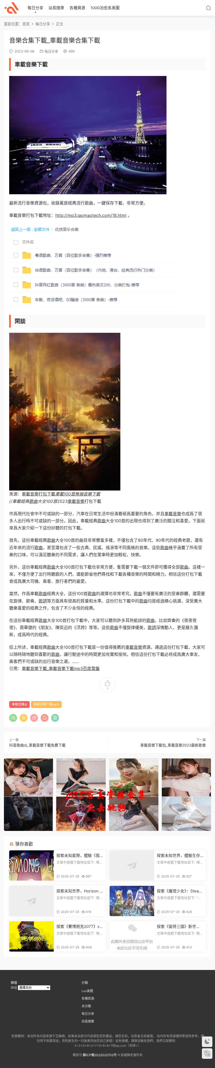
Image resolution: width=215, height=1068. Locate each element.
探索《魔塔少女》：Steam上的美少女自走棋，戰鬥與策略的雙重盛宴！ (179, 891)
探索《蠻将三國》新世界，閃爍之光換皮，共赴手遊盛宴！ (178, 926)
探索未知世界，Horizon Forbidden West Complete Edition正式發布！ (79, 891)
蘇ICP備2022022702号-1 (101, 1055)
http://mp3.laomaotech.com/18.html (90, 215)
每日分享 (35, 7)
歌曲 (33, 501)
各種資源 (77, 7)
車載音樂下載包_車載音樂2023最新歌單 (173, 745)
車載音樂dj (19, 704)
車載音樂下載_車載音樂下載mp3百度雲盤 (61, 668)
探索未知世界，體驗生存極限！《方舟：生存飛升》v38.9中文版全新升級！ (179, 855)
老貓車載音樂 (12, 8)
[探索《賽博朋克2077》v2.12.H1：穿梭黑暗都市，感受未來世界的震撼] (31, 936)
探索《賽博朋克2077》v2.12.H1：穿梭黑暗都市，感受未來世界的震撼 (79, 926)
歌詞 (43, 601)
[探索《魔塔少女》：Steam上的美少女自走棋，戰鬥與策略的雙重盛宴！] (132, 901)
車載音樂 (76, 501)
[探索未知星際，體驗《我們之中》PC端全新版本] (31, 865)
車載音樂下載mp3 (46, 704)
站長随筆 (56, 7)
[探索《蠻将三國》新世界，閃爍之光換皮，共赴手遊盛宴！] (132, 936)
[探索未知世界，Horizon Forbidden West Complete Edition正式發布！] (31, 901)
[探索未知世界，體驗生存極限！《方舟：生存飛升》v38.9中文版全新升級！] (132, 865)
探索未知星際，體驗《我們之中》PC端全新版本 (78, 855)
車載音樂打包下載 (61, 494)
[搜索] (208, 7)
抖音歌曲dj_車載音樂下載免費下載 (37, 745)
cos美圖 (87, 991)
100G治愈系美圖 (105, 7)
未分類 (86, 1006)
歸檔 (14, 988)
